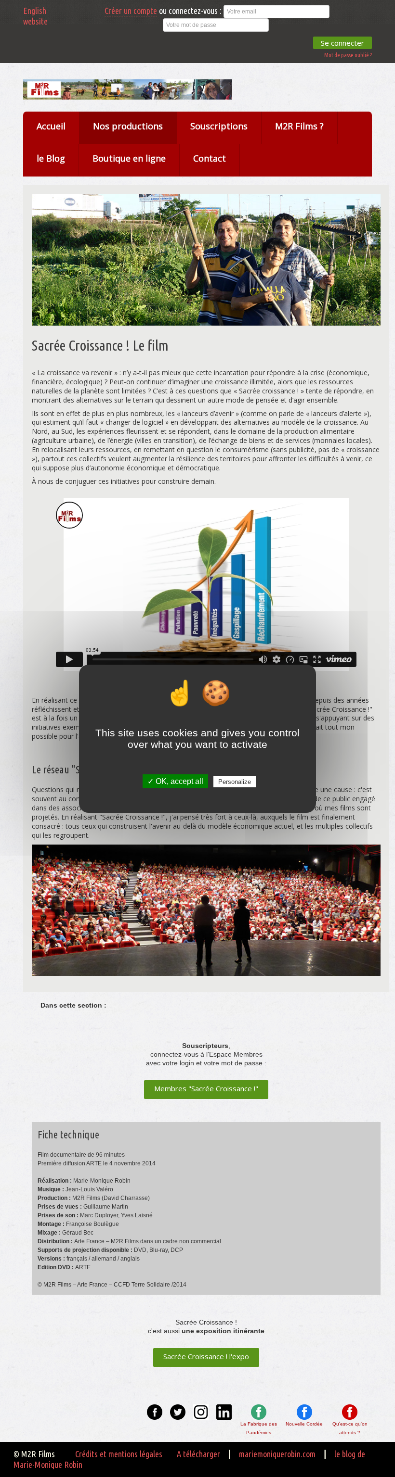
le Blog (51, 158)
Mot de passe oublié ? (348, 55)
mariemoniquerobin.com (277, 1454)
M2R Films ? (299, 126)
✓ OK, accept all (175, 781)
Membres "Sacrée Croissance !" (206, 1088)
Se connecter (342, 43)
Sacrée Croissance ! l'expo (206, 1356)
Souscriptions (219, 126)
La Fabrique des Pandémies (258, 1428)
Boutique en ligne (129, 158)
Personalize (234, 781)
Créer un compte (131, 10)
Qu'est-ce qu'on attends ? (350, 1428)
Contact (209, 158)
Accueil (51, 126)
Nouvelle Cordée (304, 1424)
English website (35, 16)
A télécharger (198, 1454)
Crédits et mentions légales (118, 1454)
